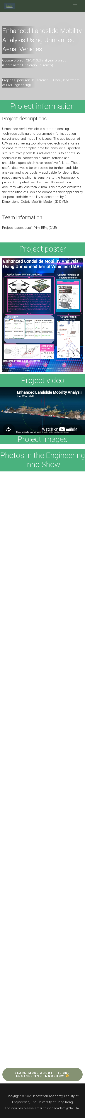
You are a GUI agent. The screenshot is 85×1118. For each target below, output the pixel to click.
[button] (42, 1074)
